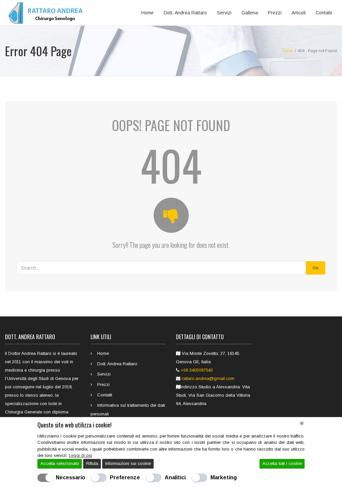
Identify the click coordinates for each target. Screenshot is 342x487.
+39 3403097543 (197, 370)
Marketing (223, 477)
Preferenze (125, 477)
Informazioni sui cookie (128, 463)
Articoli (299, 12)
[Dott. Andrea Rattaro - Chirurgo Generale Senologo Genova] (47, 12)
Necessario (70, 477)
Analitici (175, 477)
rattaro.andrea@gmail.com (208, 378)
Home (147, 12)
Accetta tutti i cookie (282, 463)
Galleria (249, 12)
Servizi (224, 12)
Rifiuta (92, 463)
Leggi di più (80, 455)
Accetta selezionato (59, 463)
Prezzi (275, 12)
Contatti (324, 12)
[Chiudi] (302, 423)
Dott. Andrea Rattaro (185, 12)
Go (316, 267)
